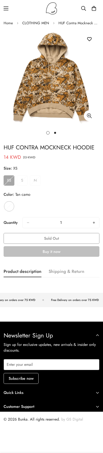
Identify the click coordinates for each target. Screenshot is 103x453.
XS (10, 182)
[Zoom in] (89, 115)
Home (8, 23)
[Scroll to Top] (94, 427)
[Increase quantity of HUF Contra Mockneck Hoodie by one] (94, 222)
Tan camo (9, 206)
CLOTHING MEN (35, 23)
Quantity (11, 222)
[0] (93, 8)
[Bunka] (51, 8)
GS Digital (74, 419)
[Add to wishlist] (89, 39)
